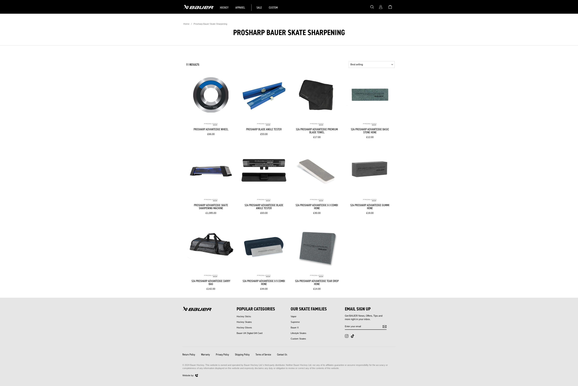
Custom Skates (298, 338)
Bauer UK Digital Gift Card (249, 333)
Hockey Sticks (244, 316)
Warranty (205, 354)
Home (186, 24)
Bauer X (295, 327)
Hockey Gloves (244, 327)
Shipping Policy (242, 354)
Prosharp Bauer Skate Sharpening (210, 24)
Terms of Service (263, 354)
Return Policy (188, 354)
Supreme (295, 322)
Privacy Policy (222, 354)
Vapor (293, 316)
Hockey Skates (244, 322)
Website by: (188, 375)
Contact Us (282, 354)
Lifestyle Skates (298, 333)
